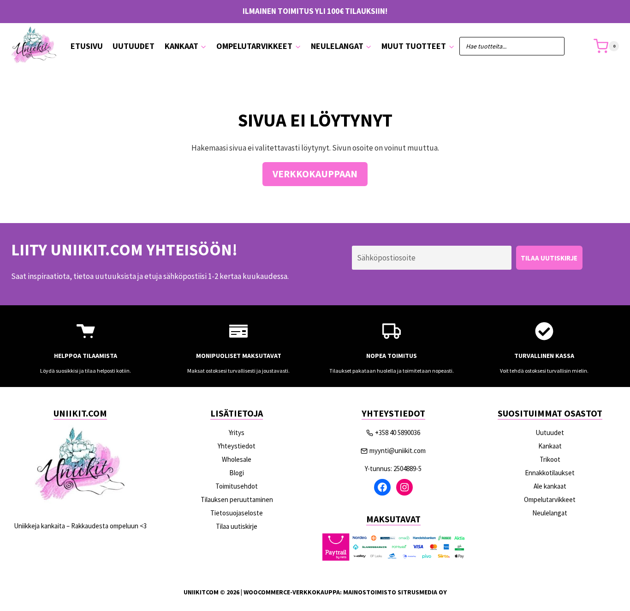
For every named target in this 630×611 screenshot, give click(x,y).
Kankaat (550, 446)
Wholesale (236, 459)
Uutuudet (134, 46)
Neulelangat (549, 512)
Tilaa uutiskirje (236, 526)
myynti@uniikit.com (397, 450)
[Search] (553, 46)
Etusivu (87, 46)
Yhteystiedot (237, 446)
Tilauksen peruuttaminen (237, 499)
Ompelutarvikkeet (550, 499)
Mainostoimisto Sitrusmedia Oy (395, 592)
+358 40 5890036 (397, 432)
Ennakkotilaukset (550, 472)
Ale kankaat (550, 486)
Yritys (236, 432)
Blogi (236, 472)
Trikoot (550, 459)
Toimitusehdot (236, 486)
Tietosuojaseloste (236, 512)
